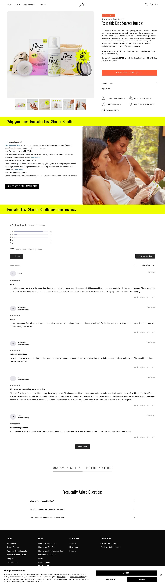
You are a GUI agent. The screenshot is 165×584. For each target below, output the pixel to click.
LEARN (40, 538)
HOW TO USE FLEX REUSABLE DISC (22, 186)
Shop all (10, 558)
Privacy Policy (61, 577)
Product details (107, 83)
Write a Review (147, 257)
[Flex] (82, 4)
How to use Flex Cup (46, 547)
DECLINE (142, 580)
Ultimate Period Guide (46, 555)
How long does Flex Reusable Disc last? (47, 509)
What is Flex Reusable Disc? (42, 501)
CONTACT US (105, 538)
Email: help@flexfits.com (110, 547)
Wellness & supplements (17, 551)
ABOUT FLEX (74, 538)
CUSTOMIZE (110, 580)
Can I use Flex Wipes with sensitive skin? (47, 518)
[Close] (161, 574)
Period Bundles (13, 547)
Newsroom (73, 547)
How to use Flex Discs (47, 543)
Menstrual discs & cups (16, 555)
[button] (9, 4)
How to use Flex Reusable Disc (50, 551)
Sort (136, 265)
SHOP (9, 538)
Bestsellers (11, 543)
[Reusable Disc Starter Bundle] (20, 104)
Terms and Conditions (77, 577)
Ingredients (106, 89)
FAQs (40, 558)
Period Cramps (44, 562)
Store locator (12, 562)
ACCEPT (126, 573)
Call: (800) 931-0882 (109, 543)
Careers (72, 551)
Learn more (35, 157)
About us (73, 543)
